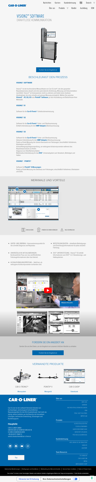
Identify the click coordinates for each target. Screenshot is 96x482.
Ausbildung (83, 8)
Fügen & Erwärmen (81, 426)
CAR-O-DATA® (74, 386)
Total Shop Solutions (80, 413)
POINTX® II (48, 386)
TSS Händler (83, 455)
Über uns (52, 8)
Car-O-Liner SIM (82, 458)
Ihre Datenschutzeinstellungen (57, 479)
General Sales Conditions (69, 469)
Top (16, 457)
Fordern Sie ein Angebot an (48, 70)
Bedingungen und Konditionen (30, 469)
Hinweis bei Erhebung (29, 479)
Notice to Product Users (84, 469)
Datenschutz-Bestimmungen (12, 469)
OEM (92, 8)
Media (85, 461)
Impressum (84, 416)
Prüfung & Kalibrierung (80, 435)
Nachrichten (47, 2)
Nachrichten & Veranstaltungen (77, 407)
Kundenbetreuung (70, 2)
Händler (73, 8)
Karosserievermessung (80, 429)
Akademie (84, 448)
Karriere (57, 2)
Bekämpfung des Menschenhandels (50, 469)
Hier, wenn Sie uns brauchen (78, 442)
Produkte (62, 8)
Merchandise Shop (81, 464)
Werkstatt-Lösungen (81, 432)
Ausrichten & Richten (80, 423)
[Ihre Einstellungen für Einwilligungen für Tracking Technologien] (92, 478)
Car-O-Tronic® (21, 386)
